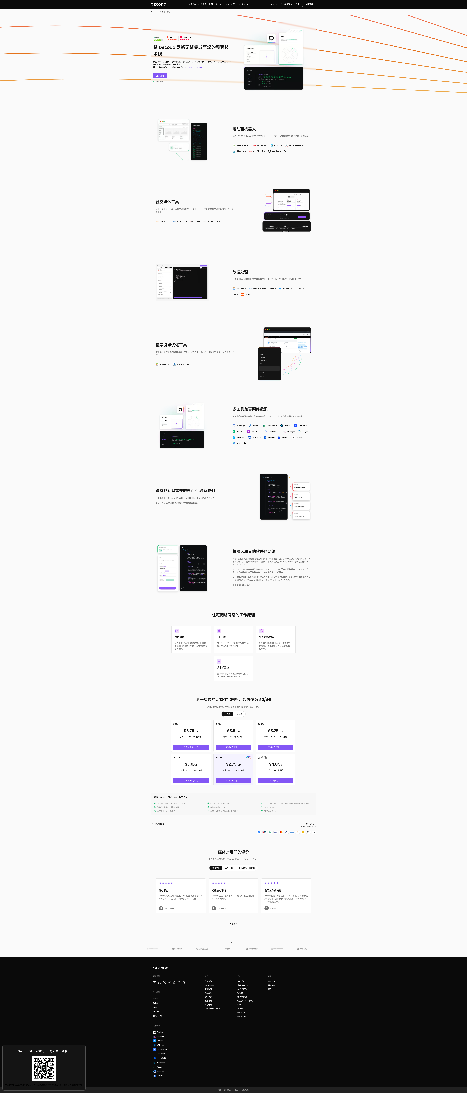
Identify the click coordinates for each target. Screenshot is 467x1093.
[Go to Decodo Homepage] (158, 4)
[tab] (227, 714)
